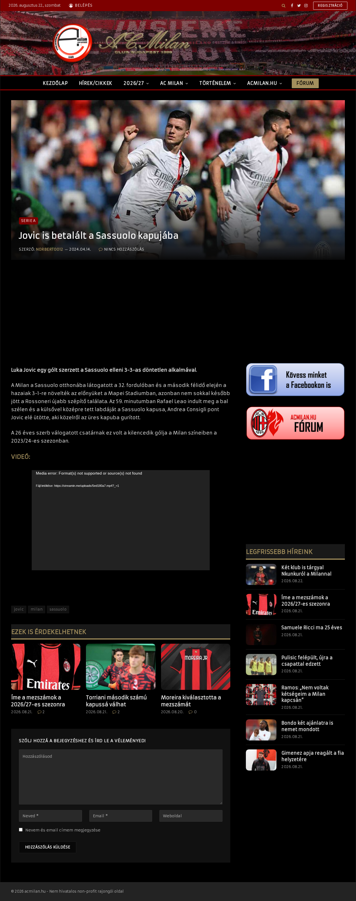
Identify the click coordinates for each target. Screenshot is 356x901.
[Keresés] (283, 5)
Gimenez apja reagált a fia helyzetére (312, 756)
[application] (121, 520)
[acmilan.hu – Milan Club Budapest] (120, 43)
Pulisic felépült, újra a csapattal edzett (307, 661)
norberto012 (49, 249)
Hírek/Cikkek (96, 83)
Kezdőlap (55, 83)
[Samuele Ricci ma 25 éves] (261, 634)
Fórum (305, 83)
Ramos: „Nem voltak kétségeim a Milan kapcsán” (304, 694)
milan (37, 609)
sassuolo (58, 609)
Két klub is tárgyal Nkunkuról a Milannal (306, 571)
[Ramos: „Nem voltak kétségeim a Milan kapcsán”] (261, 694)
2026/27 (133, 83)
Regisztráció (330, 6)
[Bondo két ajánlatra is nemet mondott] (261, 729)
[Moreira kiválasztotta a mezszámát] (195, 667)
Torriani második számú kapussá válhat (116, 700)
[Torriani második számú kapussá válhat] (120, 667)
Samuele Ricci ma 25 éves (311, 627)
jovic (19, 609)
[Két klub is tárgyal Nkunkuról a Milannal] (261, 574)
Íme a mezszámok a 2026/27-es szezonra (38, 700)
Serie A (28, 220)
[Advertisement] (120, 319)
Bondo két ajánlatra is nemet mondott (307, 726)
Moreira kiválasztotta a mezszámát (191, 700)
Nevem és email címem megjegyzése (62, 830)
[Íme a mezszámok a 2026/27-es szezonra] (45, 667)
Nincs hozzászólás (124, 249)
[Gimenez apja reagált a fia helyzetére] (261, 760)
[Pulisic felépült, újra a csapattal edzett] (261, 664)
